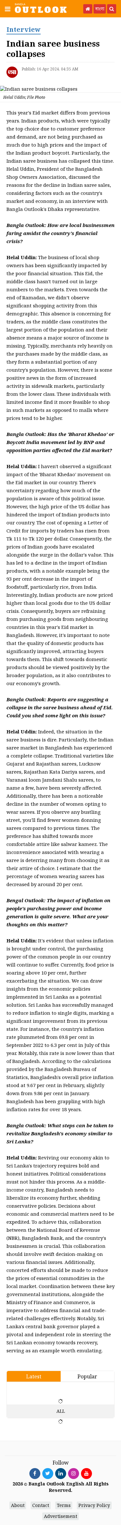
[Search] (111, 9)
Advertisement (60, 1516)
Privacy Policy (94, 1505)
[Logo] (40, 8)
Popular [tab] (87, 1376)
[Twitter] (48, 1473)
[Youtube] (86, 1473)
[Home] (87, 9)
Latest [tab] (33, 1376)
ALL (60, 1411)
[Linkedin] (60, 1473)
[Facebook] (35, 1473)
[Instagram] (73, 1473)
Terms (64, 1505)
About (18, 1505)
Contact (40, 1505)
